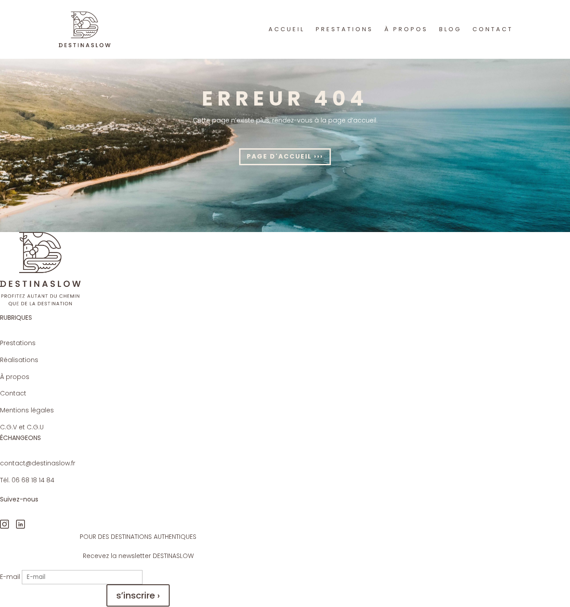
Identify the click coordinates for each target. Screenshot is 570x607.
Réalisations (19, 359)
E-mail (10, 576)
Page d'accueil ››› (285, 156)
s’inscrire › (138, 595)
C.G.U (35, 427)
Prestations (18, 342)
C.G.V (8, 427)
